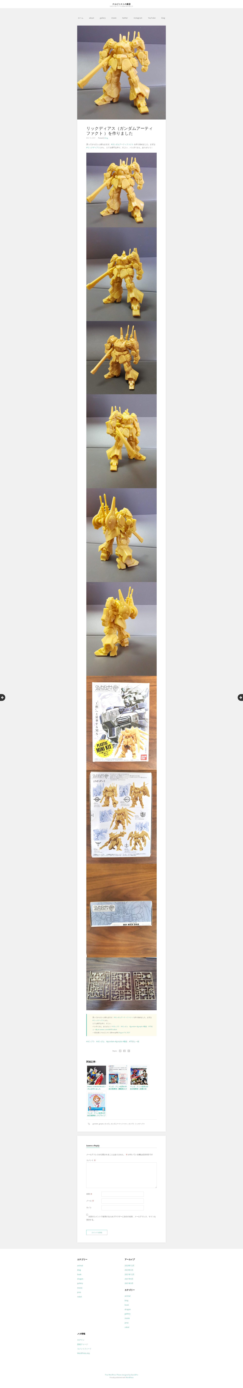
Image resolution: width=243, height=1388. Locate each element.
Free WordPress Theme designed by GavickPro (121, 1375)
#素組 (145, 1026)
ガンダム (107, 1124)
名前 (89, 1194)
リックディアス (140, 1124)
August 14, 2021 (124, 1032)
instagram (138, 18)
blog (163, 18)
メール (90, 1200)
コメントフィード (84, 1348)
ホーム (80, 18)
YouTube (152, 18)
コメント (91, 1160)
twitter (125, 18)
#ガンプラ (115, 1026)
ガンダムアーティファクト (119, 1124)
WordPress (130, 1377)
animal (80, 1265)
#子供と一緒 (134, 1041)
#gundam (132, 1026)
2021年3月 (129, 1283)
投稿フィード (82, 1344)
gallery (103, 18)
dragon (80, 1279)
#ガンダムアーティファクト (122, 144)
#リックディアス (93, 147)
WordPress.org (83, 1353)
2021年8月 (129, 1279)
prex (79, 1292)
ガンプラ (131, 1124)
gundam (95, 1124)
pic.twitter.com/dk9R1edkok (107, 1029)
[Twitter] (120, 1050)
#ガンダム (124, 1026)
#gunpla (140, 1026)
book (79, 1274)
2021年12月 (129, 1274)
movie (113, 18)
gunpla (101, 1124)
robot (79, 1296)
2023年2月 (129, 1270)
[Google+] (128, 1050)
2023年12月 (129, 1265)
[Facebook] (124, 1050)
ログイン (80, 1340)
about (91, 18)
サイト (89, 1207)
